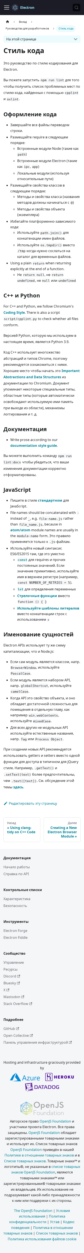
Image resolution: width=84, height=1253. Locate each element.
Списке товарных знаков (25, 1161)
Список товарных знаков (57, 1233)
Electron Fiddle (15, 937)
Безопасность (15, 905)
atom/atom (20, 530)
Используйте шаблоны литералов (48, 608)
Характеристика (16, 898)
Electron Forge (15, 930)
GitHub (9, 1028)
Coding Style (14, 312)
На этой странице (21, 39)
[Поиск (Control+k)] (76, 7)
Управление (13, 962)
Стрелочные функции (37, 595)
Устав (54, 1221)
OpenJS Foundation (55, 1121)
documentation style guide (33, 445)
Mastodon (11, 996)
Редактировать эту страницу (33, 803)
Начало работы (16, 867)
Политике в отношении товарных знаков (39, 1155)
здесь (18, 787)
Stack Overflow (15, 1003)
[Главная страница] (7, 21)
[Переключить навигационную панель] (6, 7)
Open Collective (16, 1035)
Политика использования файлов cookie (42, 1239)
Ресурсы (10, 969)
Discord (9, 976)
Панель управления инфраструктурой (35, 1042)
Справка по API (16, 874)
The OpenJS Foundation (33, 1210)
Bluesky (9, 983)
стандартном (50, 500)
